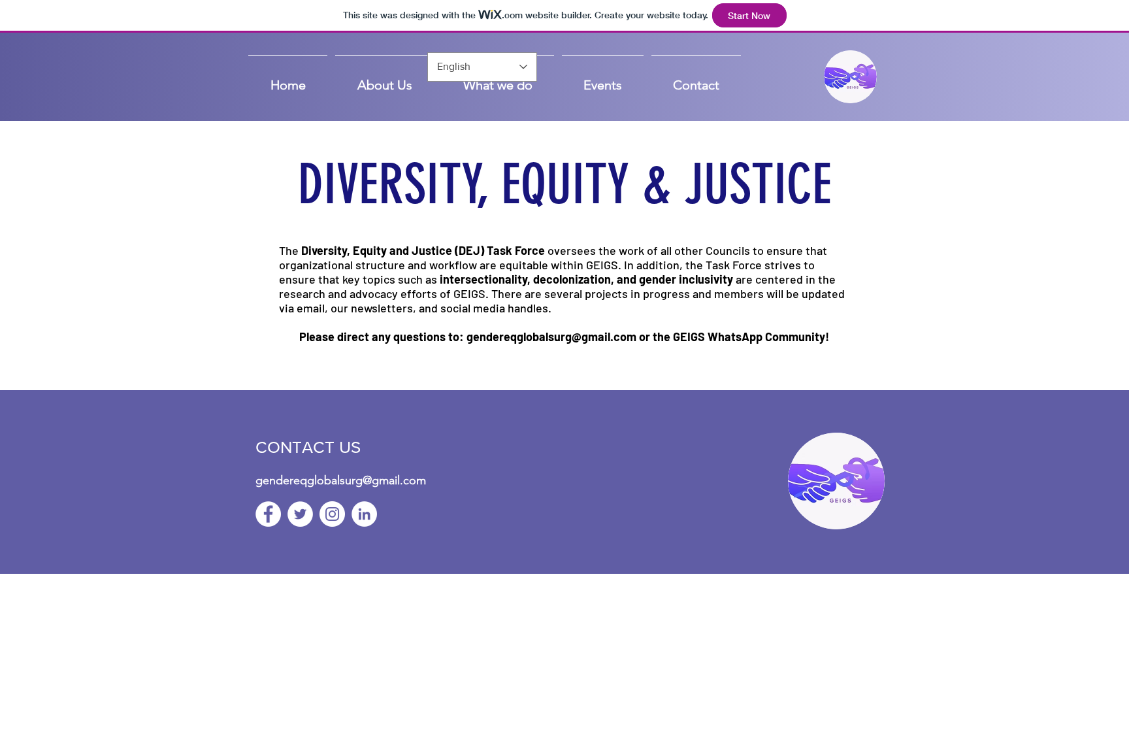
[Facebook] (268, 514)
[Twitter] (300, 514)
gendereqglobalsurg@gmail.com (551, 336)
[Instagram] (332, 514)
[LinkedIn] (364, 514)
